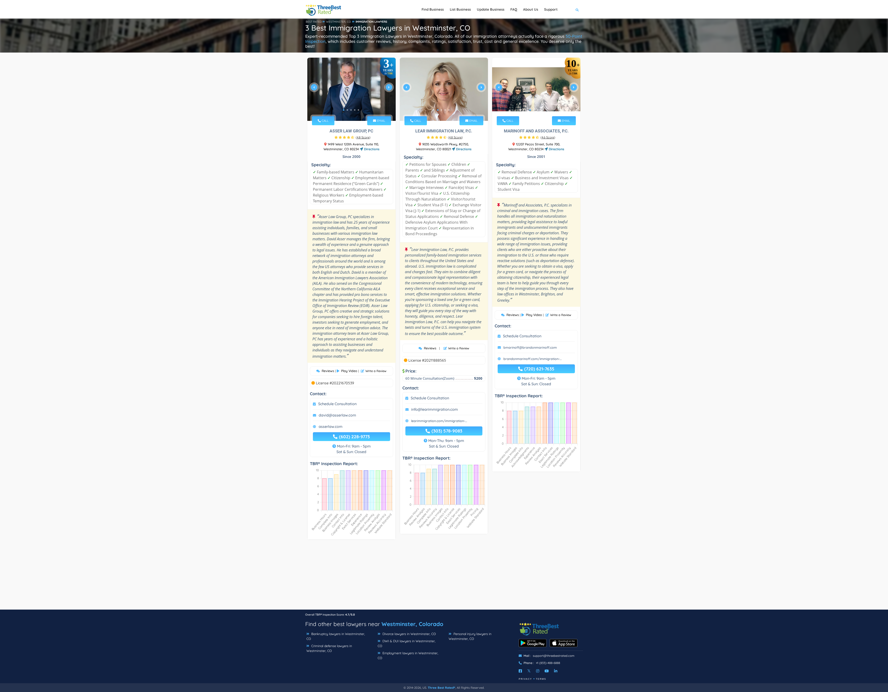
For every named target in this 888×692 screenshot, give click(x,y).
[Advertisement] (444, 577)
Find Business (433, 9)
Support (551, 9)
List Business (460, 9)
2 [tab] (347, 110)
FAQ (513, 9)
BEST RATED (314, 21)
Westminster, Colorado (412, 623)
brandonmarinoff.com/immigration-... (532, 359)
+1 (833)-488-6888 (548, 663)
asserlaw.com (330, 426)
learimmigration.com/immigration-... (439, 421)
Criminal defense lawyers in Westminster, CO (329, 648)
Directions (371, 149)
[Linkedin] (555, 671)
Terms (541, 679)
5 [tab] (358, 110)
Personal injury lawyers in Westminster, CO (470, 636)
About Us (530, 9)
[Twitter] (529, 671)
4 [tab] (354, 110)
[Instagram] (537, 671)
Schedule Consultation (337, 403)
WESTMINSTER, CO (338, 21)
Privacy (525, 679)
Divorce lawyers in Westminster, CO (409, 634)
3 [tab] (351, 110)
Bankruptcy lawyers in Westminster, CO (335, 636)
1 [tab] (343, 110)
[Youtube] (547, 671)
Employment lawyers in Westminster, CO (408, 655)
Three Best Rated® (441, 687)
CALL (325, 120)
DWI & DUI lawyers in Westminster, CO (406, 643)
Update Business (490, 9)
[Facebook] (520, 671)
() (363, 137)
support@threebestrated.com (553, 656)
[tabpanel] (351, 89)
